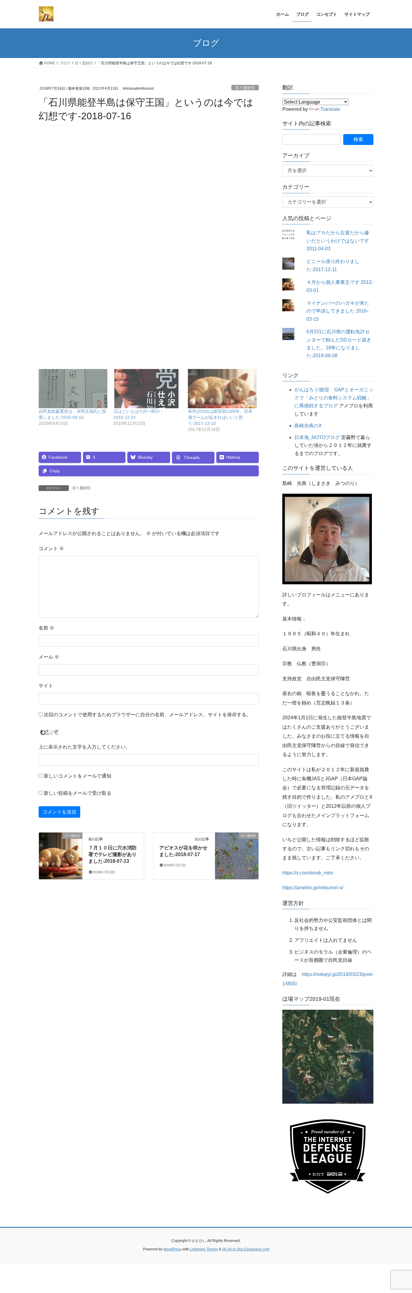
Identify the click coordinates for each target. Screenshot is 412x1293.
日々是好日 (245, 87)
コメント (51, 548)
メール (49, 656)
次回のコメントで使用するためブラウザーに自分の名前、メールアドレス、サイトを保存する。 (147, 714)
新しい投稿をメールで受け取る (77, 793)
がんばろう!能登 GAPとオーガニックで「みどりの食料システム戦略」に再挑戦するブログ (333, 397)
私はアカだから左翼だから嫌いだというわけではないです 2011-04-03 (337, 240)
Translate (330, 109)
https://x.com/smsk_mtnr (307, 872)
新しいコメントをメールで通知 (77, 775)
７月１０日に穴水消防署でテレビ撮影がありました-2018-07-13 (112, 854)
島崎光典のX (308, 425)
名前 (46, 627)
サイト (46, 685)
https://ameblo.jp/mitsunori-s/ (312, 887)
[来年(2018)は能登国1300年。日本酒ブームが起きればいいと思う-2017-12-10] (222, 388)
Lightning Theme (204, 1249)
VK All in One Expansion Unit (245, 1249)
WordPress (172, 1249)
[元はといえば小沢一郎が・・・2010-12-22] (147, 388)
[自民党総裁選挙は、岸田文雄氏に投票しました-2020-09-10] (73, 388)
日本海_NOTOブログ (317, 437)
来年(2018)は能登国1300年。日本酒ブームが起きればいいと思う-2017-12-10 (220, 417)
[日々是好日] (60, 854)
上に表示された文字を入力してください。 (84, 746)
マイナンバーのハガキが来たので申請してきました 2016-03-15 (337, 311)
